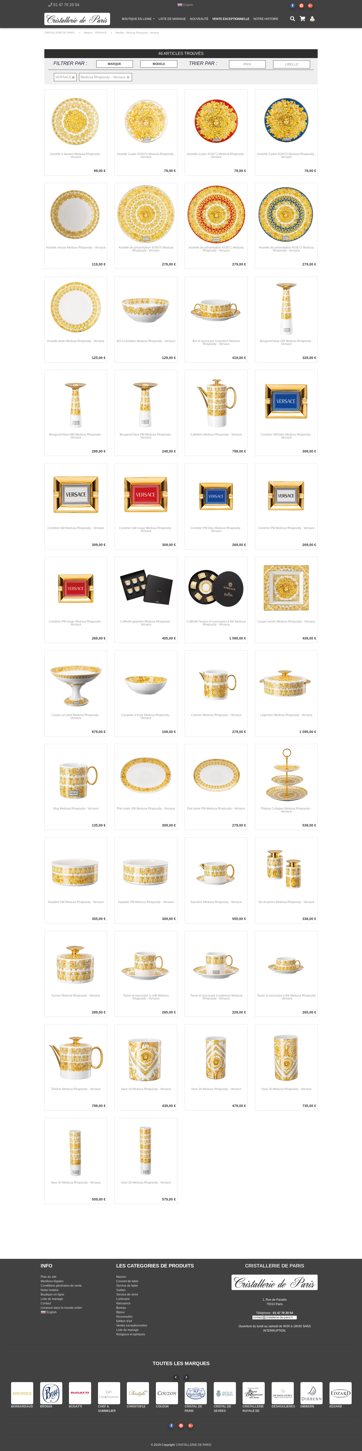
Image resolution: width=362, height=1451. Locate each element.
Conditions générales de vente (61, 1285)
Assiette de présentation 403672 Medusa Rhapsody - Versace (286, 249)
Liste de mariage (52, 1299)
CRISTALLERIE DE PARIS (59, 32)
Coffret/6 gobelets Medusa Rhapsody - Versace (146, 623)
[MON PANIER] (302, 19)
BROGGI (17, 1406)
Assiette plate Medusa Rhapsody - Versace (75, 341)
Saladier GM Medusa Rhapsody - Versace (76, 902)
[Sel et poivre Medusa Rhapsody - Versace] (286, 868)
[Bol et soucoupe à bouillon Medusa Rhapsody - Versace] (216, 307)
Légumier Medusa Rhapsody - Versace (286, 715)
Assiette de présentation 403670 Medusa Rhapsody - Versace (145, 249)
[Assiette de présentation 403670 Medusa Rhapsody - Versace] (146, 214)
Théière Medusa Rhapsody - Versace (76, 1089)
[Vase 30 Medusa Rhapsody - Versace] (286, 1055)
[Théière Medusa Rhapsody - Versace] (76, 1055)
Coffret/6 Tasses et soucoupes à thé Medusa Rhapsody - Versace (216, 623)
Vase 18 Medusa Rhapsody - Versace (146, 1089)
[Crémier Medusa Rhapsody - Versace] (216, 681)
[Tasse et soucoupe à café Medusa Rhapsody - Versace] (146, 962)
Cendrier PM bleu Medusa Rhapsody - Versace (216, 529)
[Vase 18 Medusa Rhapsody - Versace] (146, 1055)
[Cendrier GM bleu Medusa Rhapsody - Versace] (286, 401)
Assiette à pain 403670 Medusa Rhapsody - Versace (146, 155)
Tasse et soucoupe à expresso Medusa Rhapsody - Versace (216, 997)
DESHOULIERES (254, 1406)
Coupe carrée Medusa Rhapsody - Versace (286, 621)
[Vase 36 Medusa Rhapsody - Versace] (146, 1149)
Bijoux (120, 1312)
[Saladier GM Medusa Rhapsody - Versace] (76, 868)
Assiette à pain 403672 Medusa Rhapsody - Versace (286, 155)
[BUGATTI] (51, 1393)
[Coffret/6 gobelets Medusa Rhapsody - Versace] (146, 588)
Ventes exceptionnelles (131, 1325)
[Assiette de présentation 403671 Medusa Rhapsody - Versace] (216, 214)
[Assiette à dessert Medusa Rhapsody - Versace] (76, 120)
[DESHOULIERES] (253, 1393)
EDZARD (306, 1406)
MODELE (159, 64)
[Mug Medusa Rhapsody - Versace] (76, 775)
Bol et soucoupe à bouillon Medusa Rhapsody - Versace (216, 342)
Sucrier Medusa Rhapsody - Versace (75, 995)
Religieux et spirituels (130, 1334)
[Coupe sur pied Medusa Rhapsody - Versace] (76, 681)
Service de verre (127, 1294)
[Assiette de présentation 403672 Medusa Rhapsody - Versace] (286, 214)
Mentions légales (52, 1281)
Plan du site (48, 1277)
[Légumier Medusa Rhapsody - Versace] (286, 681)
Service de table (127, 1285)
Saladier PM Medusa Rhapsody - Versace (146, 902)
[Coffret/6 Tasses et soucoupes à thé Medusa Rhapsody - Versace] (216, 588)
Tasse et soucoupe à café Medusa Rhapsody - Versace (146, 997)
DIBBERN (278, 1406)
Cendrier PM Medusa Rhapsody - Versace (286, 528)
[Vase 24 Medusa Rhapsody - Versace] (216, 1055)
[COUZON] (138, 1393)
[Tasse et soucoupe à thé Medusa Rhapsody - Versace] (286, 962)
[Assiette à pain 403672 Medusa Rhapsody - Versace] (286, 120)
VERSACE (101, 32)
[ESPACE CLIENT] (312, 18)
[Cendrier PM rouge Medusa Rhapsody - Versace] (76, 588)
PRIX (247, 64)
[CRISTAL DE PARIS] (167, 1393)
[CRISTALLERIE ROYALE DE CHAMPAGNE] (225, 1393)
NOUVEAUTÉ (199, 19)
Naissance (123, 1303)
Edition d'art (124, 1321)
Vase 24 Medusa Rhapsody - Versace (216, 1089)
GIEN (333, 1406)
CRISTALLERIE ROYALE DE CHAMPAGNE (224, 1411)
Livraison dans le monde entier (61, 1308)
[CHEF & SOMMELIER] (80, 1393)
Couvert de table (127, 1281)
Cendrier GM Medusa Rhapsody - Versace (76, 528)
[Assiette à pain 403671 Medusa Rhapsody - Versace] (216, 120)
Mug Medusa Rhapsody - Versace (76, 808)
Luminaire (123, 1299)
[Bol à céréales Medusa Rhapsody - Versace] (146, 307)
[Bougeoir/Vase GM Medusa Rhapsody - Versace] (286, 307)
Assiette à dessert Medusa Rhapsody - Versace (75, 155)
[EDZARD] (311, 1393)
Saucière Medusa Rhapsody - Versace (216, 902)
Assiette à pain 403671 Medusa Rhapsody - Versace (216, 155)
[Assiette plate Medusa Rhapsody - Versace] (76, 307)
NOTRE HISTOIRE (265, 19)
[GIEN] (340, 1393)
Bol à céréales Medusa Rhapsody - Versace (146, 341)
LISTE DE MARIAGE (172, 19)
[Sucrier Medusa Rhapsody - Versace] (76, 962)
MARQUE (114, 64)
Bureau (121, 1308)
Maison (121, 1277)
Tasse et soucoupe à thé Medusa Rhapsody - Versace (286, 997)
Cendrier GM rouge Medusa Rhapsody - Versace (146, 529)
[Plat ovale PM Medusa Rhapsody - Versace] (216, 775)
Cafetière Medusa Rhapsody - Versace (216, 434)
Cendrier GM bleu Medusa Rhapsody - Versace (286, 436)
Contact (46, 1303)
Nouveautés (124, 1316)
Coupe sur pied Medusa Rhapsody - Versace (75, 716)
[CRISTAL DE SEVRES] (196, 1393)
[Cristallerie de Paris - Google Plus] (310, 5)
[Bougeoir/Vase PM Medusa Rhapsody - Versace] (146, 401)
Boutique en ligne (52, 1294)
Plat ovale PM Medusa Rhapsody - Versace (216, 808)
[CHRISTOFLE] (109, 1393)
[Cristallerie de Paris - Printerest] (301, 5)
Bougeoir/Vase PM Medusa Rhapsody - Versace (146, 436)
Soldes (121, 1290)
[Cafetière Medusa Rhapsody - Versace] (216, 401)
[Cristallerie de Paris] (274, 1282)
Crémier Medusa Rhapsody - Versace (216, 715)
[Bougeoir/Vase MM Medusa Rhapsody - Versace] (76, 401)
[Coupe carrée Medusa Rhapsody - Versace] (286, 588)
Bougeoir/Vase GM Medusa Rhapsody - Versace (286, 342)
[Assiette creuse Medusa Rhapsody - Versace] (76, 214)
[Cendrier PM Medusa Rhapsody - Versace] (286, 494)
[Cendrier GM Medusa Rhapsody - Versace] (76, 494)
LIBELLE (291, 64)
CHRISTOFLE (107, 1406)
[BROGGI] (22, 1393)
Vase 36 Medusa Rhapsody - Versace (146, 1182)
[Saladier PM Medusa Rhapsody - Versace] (146, 868)
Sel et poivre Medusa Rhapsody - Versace (286, 902)
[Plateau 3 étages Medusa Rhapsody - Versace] (286, 775)
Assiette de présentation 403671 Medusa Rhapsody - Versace (216, 249)
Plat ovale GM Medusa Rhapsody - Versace (146, 808)
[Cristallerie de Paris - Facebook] (292, 5)
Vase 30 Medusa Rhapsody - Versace (286, 1089)
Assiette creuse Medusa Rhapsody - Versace (76, 247)
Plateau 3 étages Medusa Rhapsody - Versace (286, 810)
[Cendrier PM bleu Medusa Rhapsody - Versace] (216, 494)
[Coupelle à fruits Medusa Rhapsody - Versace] (146, 681)
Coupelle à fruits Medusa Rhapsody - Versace (146, 716)
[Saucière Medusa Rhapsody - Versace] (216, 868)
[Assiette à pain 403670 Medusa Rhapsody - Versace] (146, 120)
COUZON (133, 1406)
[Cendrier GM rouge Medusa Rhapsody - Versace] (146, 494)
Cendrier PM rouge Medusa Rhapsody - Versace (75, 623)
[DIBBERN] (283, 1393)
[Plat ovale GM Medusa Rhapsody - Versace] (146, 775)
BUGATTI (46, 1406)
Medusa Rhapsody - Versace (142, 32)
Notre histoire (50, 1290)
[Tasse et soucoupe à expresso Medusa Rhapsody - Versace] (216, 962)
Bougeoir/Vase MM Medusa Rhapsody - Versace (75, 436)
